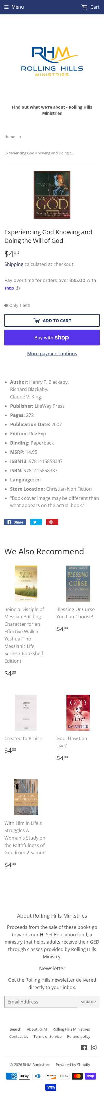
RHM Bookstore (36, 1064)
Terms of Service (48, 1036)
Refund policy (78, 1036)
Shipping (13, 264)
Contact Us (18, 1036)
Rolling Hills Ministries (71, 1029)
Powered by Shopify (73, 1064)
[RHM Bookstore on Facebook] (84, 1048)
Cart (94, 7)
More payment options (52, 353)
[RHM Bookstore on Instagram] (94, 1048)
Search (15, 1029)
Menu (18, 7)
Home (9, 136)
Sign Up (88, 1001)
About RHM (37, 1029)
